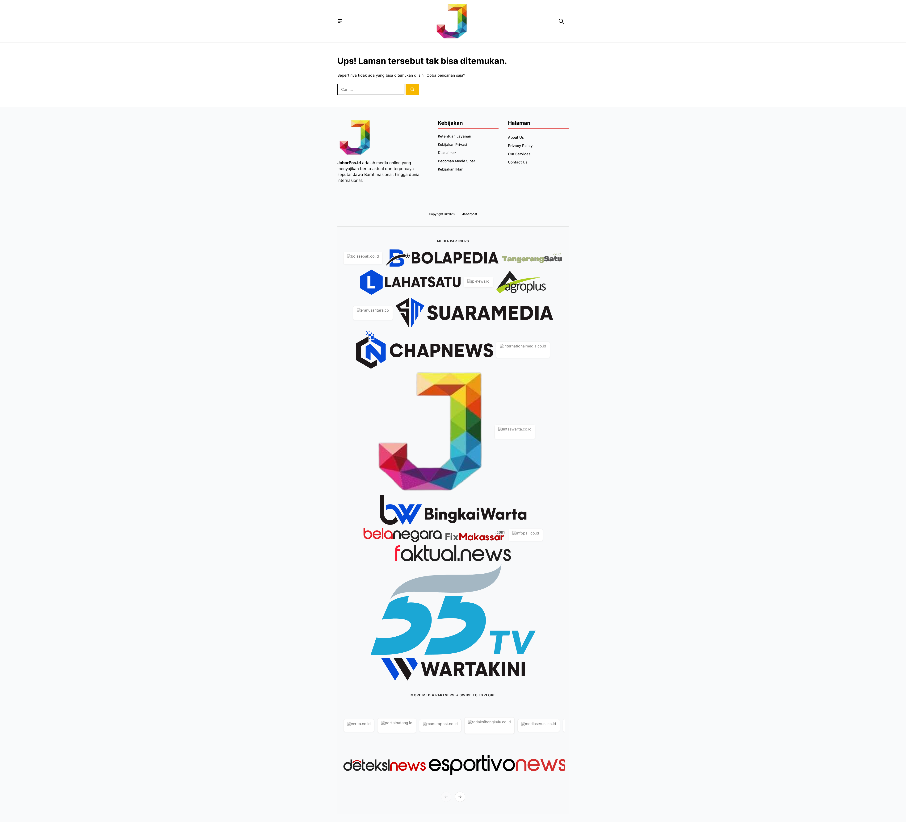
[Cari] (412, 89)
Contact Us (517, 162)
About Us (516, 137)
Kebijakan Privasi (452, 144)
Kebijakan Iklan (450, 169)
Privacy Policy (520, 145)
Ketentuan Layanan (454, 136)
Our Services (519, 154)
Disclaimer (447, 152)
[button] (561, 21)
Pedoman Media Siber (456, 161)
